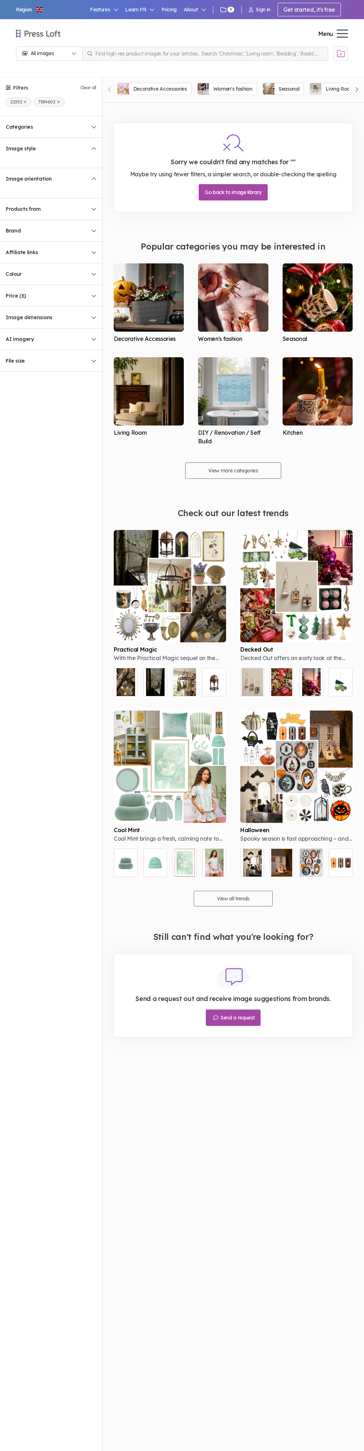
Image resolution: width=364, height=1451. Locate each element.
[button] (30, 9)
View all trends (233, 898)
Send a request (237, 1017)
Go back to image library (233, 192)
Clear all (88, 87)
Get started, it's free (309, 9)
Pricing (169, 9)
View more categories (233, 470)
